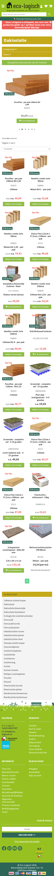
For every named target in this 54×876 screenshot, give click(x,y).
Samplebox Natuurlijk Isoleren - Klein (13, 285)
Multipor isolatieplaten (14, 674)
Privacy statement (11, 805)
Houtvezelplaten (11, 646)
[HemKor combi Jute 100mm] (40, 272)
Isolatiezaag (9, 662)
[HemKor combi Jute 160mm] (13, 320)
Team (5, 812)
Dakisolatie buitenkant (14, 612)
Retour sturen (9, 775)
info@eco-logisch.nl (9, 733)
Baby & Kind (35, 742)
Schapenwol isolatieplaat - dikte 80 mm (13, 550)
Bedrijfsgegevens (10, 808)
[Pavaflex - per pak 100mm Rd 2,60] (27, 83)
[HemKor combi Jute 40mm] (40, 162)
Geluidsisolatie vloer (13, 639)
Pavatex (7, 677)
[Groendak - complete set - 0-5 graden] (40, 369)
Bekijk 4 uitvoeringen (40, 204)
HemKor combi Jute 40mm (40, 179)
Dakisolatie (9, 604)
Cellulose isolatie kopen (15, 600)
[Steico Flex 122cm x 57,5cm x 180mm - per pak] (13, 482)
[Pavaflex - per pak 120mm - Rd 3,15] (13, 369)
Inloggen (33, 768)
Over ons (6, 768)
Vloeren (32, 732)
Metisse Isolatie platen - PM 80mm (41, 548)
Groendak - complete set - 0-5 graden (40, 385)
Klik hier (35, 27)
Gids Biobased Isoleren (40, 331)
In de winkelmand (28, 121)
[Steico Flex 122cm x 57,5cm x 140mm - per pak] (40, 221)
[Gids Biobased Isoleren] (40, 321)
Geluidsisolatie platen (14, 635)
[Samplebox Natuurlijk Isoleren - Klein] (13, 274)
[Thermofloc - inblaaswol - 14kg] (40, 480)
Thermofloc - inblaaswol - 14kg (40, 496)
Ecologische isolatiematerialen (18, 615)
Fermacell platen (11, 627)
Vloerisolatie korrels (13, 685)
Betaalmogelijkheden (12, 792)
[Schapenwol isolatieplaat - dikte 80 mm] (13, 532)
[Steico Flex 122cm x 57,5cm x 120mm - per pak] (40, 427)
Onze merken (35, 749)
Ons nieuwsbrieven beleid (27, 841)
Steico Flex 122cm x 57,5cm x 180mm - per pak (13, 497)
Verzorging (34, 745)
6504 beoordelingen (27, 870)
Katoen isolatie (11, 670)
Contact (6, 785)
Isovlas (7, 666)
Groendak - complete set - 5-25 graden (13, 440)
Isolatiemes (9, 658)
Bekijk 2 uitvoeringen (13, 204)
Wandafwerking (36, 735)
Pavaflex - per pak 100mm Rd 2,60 (27, 103)
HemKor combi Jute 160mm (13, 332)
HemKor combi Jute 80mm (13, 235)
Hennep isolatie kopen (14, 643)
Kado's (32, 739)
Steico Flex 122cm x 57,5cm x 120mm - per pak (40, 442)
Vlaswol (7, 681)
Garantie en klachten (12, 795)
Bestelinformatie (10, 772)
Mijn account (35, 775)
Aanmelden (34, 772)
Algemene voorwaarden (8, 800)
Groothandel (8, 782)
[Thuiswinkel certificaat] (9, 738)
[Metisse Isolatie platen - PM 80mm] (40, 532)
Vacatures (7, 789)
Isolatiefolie (9, 654)
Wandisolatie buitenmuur (15, 697)
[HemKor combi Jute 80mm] (13, 217)
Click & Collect (9, 779)
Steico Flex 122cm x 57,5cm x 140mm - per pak (40, 236)
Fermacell (8, 619)
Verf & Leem (35, 729)
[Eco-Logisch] (23, 4)
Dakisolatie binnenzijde (14, 608)
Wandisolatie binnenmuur (16, 693)
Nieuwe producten (38, 752)
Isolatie (32, 725)
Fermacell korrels (12, 623)
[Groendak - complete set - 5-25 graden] (13, 424)
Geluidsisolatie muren (14, 631)
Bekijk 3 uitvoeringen (40, 259)
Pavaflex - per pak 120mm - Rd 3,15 (13, 385)
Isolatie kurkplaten (12, 650)
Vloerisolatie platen (13, 689)
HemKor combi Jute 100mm (40, 285)
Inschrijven (26, 834)
